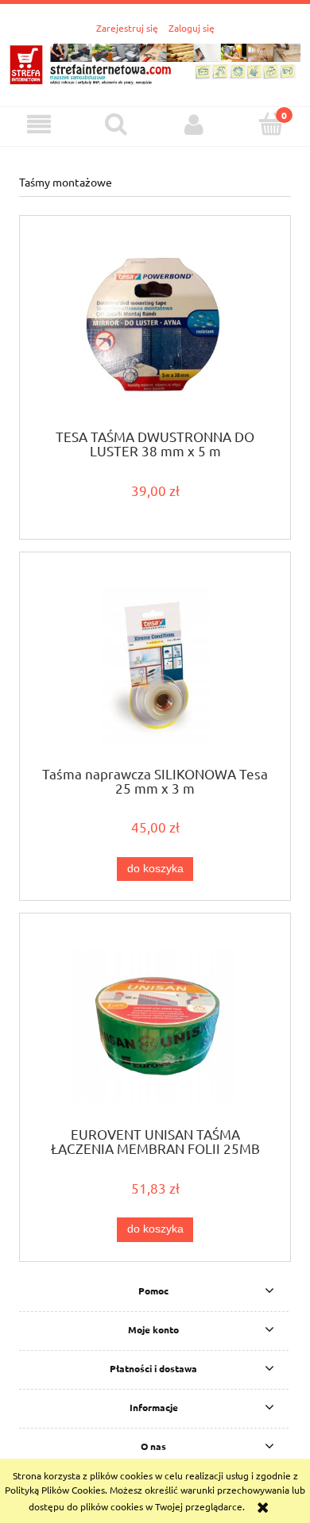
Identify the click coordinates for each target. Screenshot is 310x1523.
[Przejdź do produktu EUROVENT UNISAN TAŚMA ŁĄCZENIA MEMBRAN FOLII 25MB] (155, 1025)
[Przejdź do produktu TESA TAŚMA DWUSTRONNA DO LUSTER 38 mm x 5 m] (155, 327)
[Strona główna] (155, 62)
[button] (39, 124)
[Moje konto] (194, 124)
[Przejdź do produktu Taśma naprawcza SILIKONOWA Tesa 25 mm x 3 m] (155, 664)
